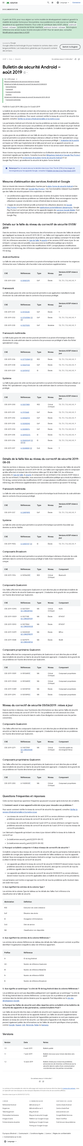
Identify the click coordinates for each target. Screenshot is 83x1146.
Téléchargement (8, 1112)
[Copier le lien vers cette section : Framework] (16, 288)
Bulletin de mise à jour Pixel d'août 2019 (61, 171)
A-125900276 (25, 435)
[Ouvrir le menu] (3, 2)
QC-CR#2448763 (27, 642)
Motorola (29, 1025)
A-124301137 (25, 544)
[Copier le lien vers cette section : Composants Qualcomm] (29, 585)
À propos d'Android (9, 1133)
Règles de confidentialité (62, 1133)
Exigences (6, 1108)
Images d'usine (8, 1119)
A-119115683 (25, 412)
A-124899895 (25, 512)
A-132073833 (25, 405)
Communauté (23, 1133)
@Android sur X (34, 1105)
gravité (44, 240)
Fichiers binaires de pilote (11, 1122)
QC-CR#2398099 (27, 634)
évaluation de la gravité (69, 140)
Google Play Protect (37, 189)
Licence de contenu (69, 1088)
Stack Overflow (61, 1119)
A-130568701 (25, 418)
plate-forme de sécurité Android (60, 186)
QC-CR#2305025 (27, 626)
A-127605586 (25, 318)
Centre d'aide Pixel (62, 1108)
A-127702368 (25, 359)
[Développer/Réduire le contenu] (16, 79)
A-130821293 (25, 281)
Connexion (76, 3)
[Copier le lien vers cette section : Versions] (15, 1034)
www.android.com (62, 1112)
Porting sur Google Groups (38, 1126)
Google (12, 1025)
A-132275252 (25, 325)
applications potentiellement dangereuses (56, 207)
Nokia (36, 1025)
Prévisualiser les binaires (11, 1115)
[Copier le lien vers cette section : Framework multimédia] (27, 333)
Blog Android (33, 1112)
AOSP (4, 59)
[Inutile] (78, 59)
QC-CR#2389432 (27, 611)
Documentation (10, 9)
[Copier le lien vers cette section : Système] (13, 378)
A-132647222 (25, 365)
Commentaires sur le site (12, 1137)
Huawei (18, 1025)
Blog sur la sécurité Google (38, 1115)
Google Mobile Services (64, 1115)
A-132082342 (25, 424)
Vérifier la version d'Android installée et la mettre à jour (39, 119)
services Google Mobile (66, 210)
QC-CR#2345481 (27, 750)
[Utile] (75, 59)
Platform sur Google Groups (38, 1119)
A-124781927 (25, 371)
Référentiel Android (9, 1105)
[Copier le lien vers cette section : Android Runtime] (21, 257)
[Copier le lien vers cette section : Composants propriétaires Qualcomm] (42, 650)
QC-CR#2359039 (27, 619)
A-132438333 (25, 448)
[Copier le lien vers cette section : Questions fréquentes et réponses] (47, 796)
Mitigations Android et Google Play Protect (63, 155)
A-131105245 (25, 312)
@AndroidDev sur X (36, 1108)
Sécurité (18, 59)
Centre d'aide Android (64, 1105)
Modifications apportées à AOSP (16, 32)
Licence (48, 1133)
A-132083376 (25, 429)
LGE (23, 1025)
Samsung (44, 1025)
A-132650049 (25, 440)
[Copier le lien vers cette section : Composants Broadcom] (28, 552)
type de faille (34, 240)
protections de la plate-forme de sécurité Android (42, 158)
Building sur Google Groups (38, 1122)
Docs (10, 59)
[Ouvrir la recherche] (48, 2)
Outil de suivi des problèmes (65, 1122)
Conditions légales (36, 1133)
